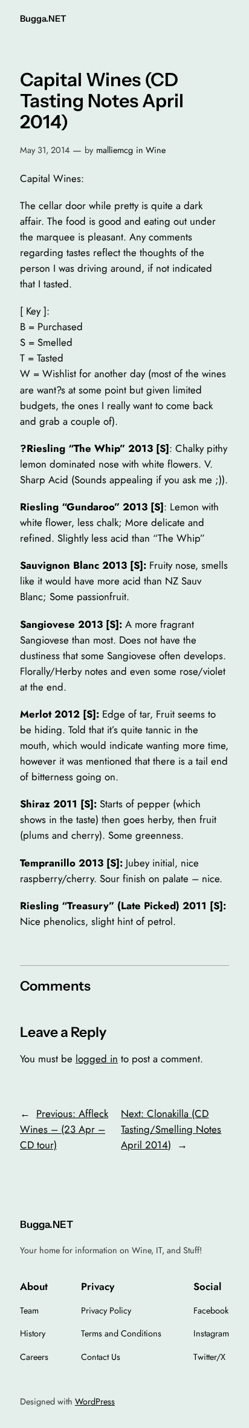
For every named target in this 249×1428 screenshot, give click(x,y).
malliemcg (114, 150)
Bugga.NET (43, 18)
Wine (156, 150)
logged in (97, 1058)
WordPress (95, 1401)
